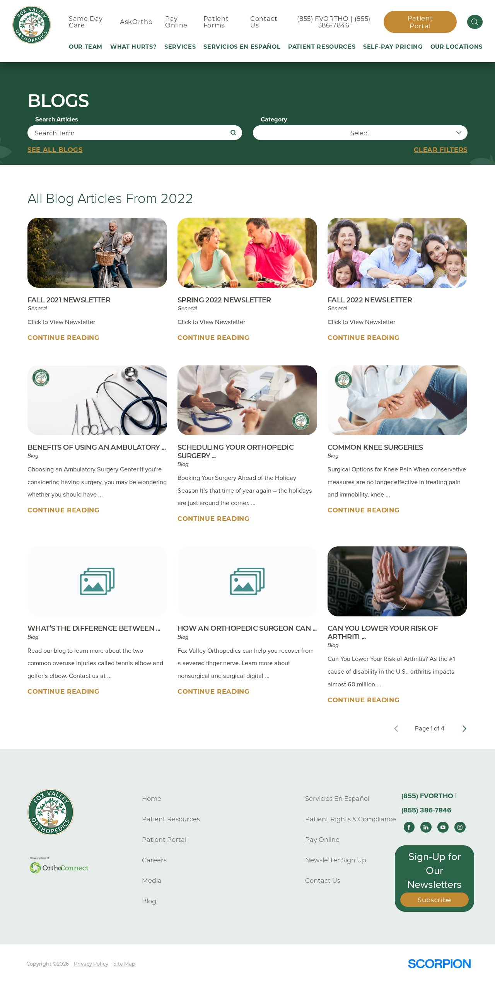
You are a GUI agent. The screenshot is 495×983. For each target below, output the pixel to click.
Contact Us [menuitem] (264, 21)
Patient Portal (420, 22)
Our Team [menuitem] (85, 46)
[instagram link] (459, 827)
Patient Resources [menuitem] (321, 46)
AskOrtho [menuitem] (136, 22)
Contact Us (322, 880)
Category (274, 119)
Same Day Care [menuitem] (86, 21)
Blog (149, 901)
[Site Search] (475, 22)
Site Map (124, 964)
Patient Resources (171, 819)
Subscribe (434, 900)
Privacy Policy (91, 964)
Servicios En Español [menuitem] (241, 46)
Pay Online (322, 839)
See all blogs (55, 149)
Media (152, 880)
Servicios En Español (337, 798)
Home (151, 798)
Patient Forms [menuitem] (216, 21)
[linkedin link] (425, 827)
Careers (154, 860)
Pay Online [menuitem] (176, 21)
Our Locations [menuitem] (456, 46)
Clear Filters (441, 149)
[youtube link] (442, 827)
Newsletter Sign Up (335, 860)
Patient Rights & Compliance (350, 819)
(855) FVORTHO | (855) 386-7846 (333, 21)
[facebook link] (409, 827)
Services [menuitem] (180, 46)
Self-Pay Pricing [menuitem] (392, 46)
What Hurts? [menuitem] (133, 46)
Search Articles (56, 119)
